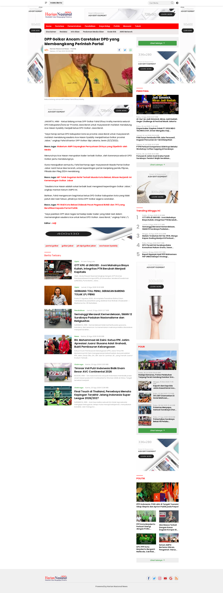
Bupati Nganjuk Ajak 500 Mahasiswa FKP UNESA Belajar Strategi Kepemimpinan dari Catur (159, 255)
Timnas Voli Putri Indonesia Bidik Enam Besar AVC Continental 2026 (99, 369)
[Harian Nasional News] (56, 578)
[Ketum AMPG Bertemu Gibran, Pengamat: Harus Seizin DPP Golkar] (169, 537)
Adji (54, 223)
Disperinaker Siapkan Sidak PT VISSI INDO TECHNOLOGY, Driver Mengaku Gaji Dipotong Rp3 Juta (155, 129)
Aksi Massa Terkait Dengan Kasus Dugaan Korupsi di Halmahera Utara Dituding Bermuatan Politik (168, 527)
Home (48, 26)
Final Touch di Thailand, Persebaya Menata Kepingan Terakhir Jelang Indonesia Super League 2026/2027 (102, 395)
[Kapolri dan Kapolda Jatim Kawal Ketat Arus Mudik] (144, 386)
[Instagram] (160, 578)
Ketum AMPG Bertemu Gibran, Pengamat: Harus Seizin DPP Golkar (167, 547)
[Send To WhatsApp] (131, 50)
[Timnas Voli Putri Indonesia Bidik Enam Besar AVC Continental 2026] (58, 372)
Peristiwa (59, 26)
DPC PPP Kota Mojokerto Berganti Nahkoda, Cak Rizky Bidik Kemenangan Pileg (145, 549)
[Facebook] (148, 578)
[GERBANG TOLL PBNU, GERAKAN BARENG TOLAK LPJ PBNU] (58, 295)
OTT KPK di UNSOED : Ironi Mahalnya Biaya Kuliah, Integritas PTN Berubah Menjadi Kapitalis (101, 268)
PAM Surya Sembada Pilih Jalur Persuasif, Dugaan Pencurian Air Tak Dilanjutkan (155, 138)
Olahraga (78, 364)
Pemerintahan (74, 26)
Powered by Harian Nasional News (111, 586)
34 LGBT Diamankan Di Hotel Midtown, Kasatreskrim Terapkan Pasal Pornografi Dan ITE (164, 397)
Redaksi (63, 31)
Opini (76, 261)
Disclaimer (51, 31)
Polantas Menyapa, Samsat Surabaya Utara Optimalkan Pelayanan (164, 408)
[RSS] (176, 578)
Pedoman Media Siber (93, 31)
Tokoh (138, 26)
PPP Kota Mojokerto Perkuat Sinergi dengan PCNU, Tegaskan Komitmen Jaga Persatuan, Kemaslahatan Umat (145, 526)
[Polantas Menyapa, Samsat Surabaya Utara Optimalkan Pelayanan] (144, 409)
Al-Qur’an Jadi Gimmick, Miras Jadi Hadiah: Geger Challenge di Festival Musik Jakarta (157, 120)
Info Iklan (75, 31)
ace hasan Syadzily (108, 245)
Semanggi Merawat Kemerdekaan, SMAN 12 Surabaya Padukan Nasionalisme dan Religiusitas (103, 317)
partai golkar (52, 245)
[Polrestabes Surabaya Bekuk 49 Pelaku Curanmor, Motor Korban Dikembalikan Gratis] (144, 421)
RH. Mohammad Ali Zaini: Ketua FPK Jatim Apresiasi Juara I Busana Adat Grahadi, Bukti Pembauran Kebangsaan (101, 343)
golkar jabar (67, 245)
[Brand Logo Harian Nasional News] (58, 14)
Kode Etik (111, 31)
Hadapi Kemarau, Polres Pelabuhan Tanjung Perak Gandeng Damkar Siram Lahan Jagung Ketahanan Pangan (156, 376)
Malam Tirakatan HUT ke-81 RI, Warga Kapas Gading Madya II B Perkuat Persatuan (160, 237)
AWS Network (126, 31)
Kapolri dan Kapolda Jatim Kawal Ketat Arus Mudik (164, 387)
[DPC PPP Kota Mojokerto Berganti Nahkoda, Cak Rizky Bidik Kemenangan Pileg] (146, 538)
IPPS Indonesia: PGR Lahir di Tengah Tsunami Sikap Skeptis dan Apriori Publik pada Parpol (157, 505)
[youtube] (165, 578)
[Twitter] (154, 578)
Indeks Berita (56, 3)
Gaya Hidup (104, 26)
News (76, 336)
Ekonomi (127, 26)
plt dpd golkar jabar (86, 245)
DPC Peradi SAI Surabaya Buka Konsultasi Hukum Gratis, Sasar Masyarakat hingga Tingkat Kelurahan (157, 246)
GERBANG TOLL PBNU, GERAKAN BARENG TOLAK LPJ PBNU (99, 292)
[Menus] (45, 3)
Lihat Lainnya (156, 164)
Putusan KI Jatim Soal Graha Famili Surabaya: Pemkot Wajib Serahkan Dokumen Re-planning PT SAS (152, 157)
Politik (117, 26)
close (40, 7)
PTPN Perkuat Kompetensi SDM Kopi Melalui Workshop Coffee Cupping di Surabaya (156, 148)
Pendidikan (90, 26)
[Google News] (171, 578)
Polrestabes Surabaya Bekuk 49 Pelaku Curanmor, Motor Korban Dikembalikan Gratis (163, 420)
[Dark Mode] (177, 3)
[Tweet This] (125, 50)
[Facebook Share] (119, 50)
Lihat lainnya (156, 43)
